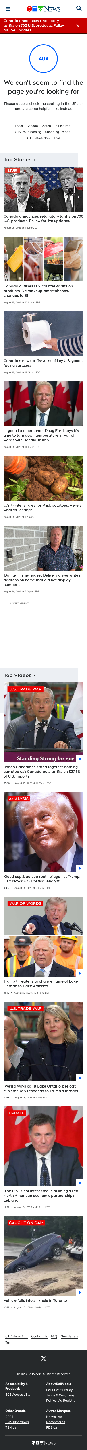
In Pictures (62, 126)
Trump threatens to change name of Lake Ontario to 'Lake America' (41, 983)
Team (9, 1342)
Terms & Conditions (60, 1395)
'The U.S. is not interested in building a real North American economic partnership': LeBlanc (41, 1195)
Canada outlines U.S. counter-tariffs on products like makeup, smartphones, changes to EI (38, 291)
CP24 (9, 1417)
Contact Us (39, 1336)
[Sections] (8, 8)
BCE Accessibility (17, 1394)
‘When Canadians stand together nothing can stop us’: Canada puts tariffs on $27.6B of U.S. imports (42, 771)
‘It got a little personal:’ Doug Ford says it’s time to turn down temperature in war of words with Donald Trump (41, 435)
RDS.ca (51, 1427)
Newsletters (69, 1336)
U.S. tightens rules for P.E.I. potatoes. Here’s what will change (42, 507)
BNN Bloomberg (17, 1422)
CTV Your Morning (28, 132)
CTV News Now (38, 138)
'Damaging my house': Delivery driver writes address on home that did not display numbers (42, 580)
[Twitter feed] (43, 1358)
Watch (46, 126)
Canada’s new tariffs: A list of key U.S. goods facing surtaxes (43, 363)
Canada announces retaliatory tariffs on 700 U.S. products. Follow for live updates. (43, 218)
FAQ (54, 1336)
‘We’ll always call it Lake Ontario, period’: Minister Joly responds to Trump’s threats (41, 1088)
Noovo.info (54, 1417)
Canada (32, 126)
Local (19, 126)
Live (57, 138)
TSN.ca (10, 1427)
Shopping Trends (57, 132)
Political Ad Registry (60, 1400)
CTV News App (16, 1336)
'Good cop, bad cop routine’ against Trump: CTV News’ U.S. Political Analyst (42, 879)
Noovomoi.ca (55, 1422)
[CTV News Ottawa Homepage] (43, 9)
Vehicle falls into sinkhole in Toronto (35, 1300)
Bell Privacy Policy (59, 1390)
